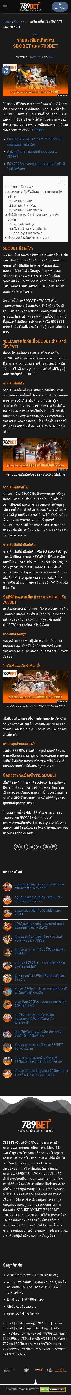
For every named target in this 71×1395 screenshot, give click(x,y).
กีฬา (17, 22)
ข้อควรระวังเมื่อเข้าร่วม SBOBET (30, 238)
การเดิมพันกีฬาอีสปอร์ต (28, 210)
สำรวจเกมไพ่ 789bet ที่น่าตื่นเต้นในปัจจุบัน (39, 977)
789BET (39, 130)
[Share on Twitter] (32, 847)
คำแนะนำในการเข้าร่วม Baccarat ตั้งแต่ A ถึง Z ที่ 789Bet (38, 938)
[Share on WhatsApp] (17, 847)
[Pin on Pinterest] (46, 847)
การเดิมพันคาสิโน (25, 205)
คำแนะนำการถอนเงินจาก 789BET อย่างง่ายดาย (39, 1046)
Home (7, 22)
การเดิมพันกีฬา (23, 201)
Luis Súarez (31, 1314)
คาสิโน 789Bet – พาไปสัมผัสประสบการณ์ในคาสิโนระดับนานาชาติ (34, 1019)
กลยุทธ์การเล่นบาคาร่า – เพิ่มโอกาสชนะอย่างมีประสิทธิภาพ (39, 886)
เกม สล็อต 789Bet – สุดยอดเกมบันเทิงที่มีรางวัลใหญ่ (40, 1003)
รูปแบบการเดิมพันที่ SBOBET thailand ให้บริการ (35, 194)
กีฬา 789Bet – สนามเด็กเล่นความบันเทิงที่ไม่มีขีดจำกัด (38, 1033)
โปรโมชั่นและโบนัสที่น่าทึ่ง (30, 228)
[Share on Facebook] (24, 847)
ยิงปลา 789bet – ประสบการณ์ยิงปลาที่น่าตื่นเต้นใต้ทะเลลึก (41, 991)
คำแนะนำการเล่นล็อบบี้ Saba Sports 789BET (40, 951)
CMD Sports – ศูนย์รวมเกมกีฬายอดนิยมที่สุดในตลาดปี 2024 (39, 925)
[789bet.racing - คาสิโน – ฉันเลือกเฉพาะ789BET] (30, 6)
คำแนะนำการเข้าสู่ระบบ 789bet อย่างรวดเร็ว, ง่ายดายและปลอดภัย (41, 1073)
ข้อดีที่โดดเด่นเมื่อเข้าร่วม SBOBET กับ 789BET (33, 217)
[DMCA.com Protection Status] (53, 1389)
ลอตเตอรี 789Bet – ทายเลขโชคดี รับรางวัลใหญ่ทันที (40, 964)
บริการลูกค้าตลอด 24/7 (28, 233)
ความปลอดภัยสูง (24, 224)
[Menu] (5, 7)
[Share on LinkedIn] (53, 847)
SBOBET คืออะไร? (20, 186)
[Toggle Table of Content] (60, 181)
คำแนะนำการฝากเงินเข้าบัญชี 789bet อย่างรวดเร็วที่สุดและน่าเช (38, 1060)
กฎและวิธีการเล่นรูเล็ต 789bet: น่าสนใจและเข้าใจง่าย (38, 899)
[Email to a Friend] (39, 847)
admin (51, 57)
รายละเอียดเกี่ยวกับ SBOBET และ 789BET (37, 912)
